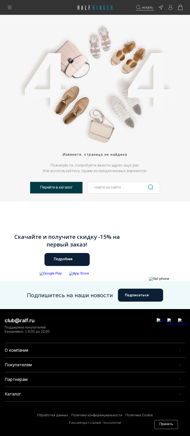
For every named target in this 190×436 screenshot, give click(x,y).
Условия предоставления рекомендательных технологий (72, 430)
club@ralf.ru (20, 320)
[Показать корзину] (180, 9)
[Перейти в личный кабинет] (170, 9)
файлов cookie (81, 426)
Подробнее (63, 259)
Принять (166, 424)
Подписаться (137, 295)
